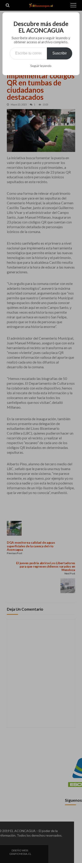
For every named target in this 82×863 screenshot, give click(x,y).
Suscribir (59, 53)
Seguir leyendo (40, 66)
